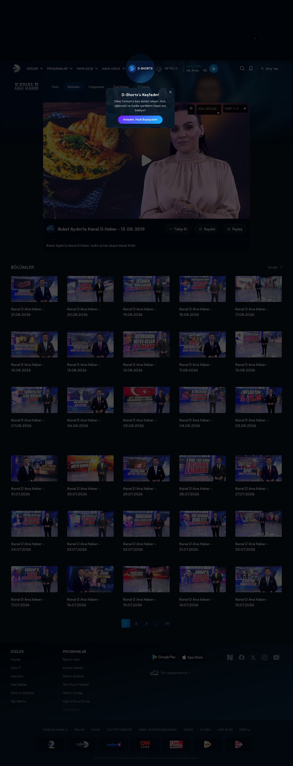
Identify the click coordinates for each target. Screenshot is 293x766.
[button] (170, 92)
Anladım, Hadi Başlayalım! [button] (140, 119)
